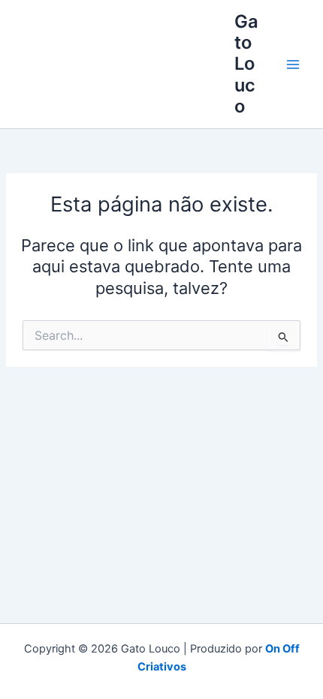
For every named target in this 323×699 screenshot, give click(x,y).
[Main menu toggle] (293, 65)
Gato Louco (246, 64)
